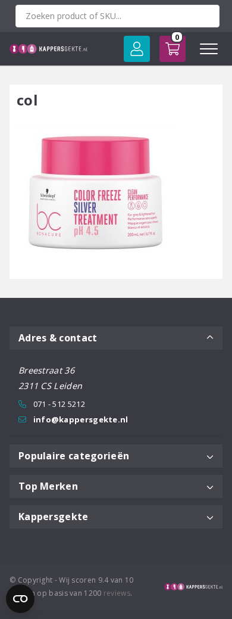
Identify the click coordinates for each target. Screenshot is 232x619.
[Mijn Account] (137, 49)
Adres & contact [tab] (58, 337)
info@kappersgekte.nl (80, 419)
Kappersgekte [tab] (53, 516)
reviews (117, 593)
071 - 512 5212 (59, 404)
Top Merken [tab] (48, 486)
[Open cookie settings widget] (20, 598)
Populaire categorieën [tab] (73, 455)
